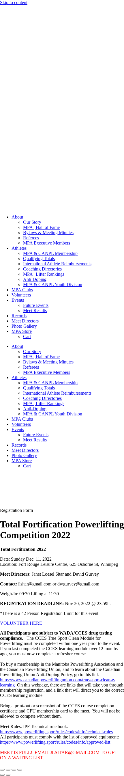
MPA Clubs (22, 289)
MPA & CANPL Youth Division (52, 284)
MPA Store (22, 331)
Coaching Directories (42, 268)
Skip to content (13, 2)
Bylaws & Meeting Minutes (48, 232)
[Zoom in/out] (2, 770)
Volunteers (21, 294)
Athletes (19, 248)
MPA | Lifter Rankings (43, 274)
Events (18, 300)
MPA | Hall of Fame (41, 227)
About (17, 216)
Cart (27, 336)
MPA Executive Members (46, 242)
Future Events (35, 305)
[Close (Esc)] (19, 770)
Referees (31, 237)
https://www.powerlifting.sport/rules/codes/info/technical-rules (56, 731)
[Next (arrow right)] (8, 775)
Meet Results (35, 310)
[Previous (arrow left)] (2, 775)
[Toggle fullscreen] (8, 770)
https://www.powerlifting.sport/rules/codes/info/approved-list (55, 742)
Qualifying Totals (39, 258)
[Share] (14, 770)
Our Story (32, 222)
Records (19, 315)
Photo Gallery (24, 326)
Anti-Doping (34, 279)
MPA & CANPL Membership (50, 253)
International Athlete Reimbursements (57, 263)
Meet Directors (25, 320)
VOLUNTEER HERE (21, 623)
